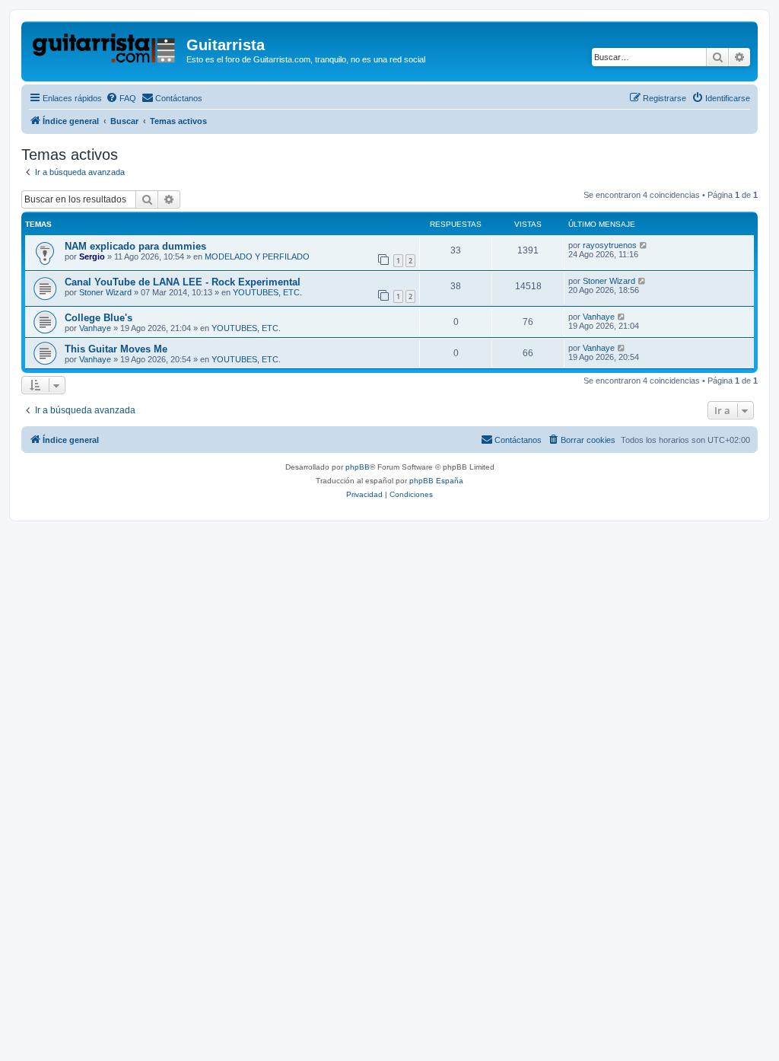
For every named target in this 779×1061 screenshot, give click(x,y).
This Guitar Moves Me (116, 349)
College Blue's (98, 317)
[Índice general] (105, 49)
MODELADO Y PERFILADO (257, 256)
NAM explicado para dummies (135, 246)
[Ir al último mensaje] (644, 245)
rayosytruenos (610, 245)
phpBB (357, 467)
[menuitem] (121, 98)
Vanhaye (95, 328)
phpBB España (436, 480)
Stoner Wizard (105, 292)
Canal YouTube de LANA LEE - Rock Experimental (182, 282)
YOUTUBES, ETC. (267, 292)
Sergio (92, 256)
